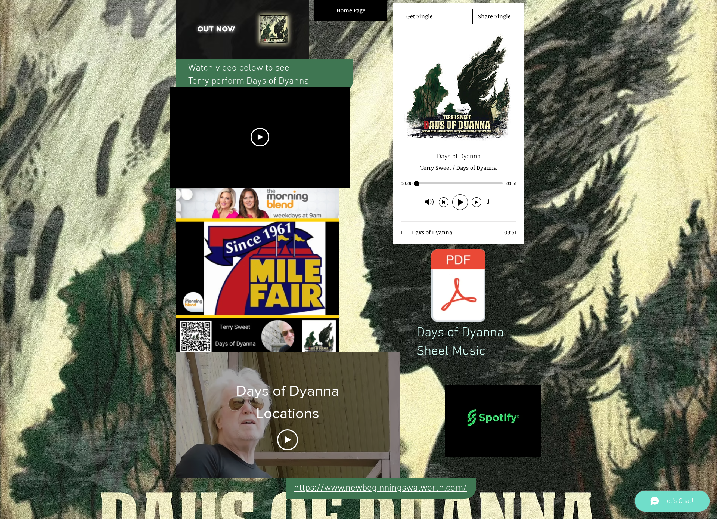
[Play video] (260, 137)
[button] (329, 349)
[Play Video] (287, 439)
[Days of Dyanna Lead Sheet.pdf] (458, 286)
